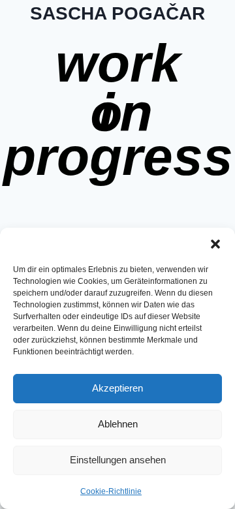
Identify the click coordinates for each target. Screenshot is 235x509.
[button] (215, 244)
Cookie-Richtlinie (111, 491)
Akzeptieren (117, 387)
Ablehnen (118, 423)
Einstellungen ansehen (118, 459)
